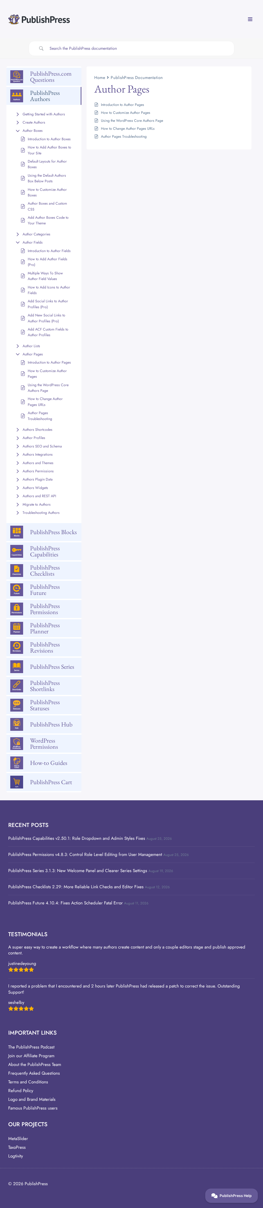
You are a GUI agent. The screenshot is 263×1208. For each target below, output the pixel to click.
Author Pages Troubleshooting (40, 415)
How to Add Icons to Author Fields (49, 290)
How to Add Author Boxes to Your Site (49, 150)
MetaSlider (18, 1138)
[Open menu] (250, 19)
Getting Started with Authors (44, 114)
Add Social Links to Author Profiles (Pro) (48, 303)
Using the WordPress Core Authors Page (48, 387)
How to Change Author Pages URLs (45, 401)
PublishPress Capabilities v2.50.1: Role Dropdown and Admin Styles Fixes (76, 838)
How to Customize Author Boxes (47, 192)
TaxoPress (17, 1147)
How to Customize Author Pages (47, 373)
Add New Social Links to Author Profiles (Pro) (46, 318)
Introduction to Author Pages (49, 362)
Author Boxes (33, 130)
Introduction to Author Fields (49, 250)
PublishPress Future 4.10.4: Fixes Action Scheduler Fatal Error (65, 903)
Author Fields (33, 242)
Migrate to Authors (37, 504)
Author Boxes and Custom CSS (47, 206)
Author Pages (33, 354)
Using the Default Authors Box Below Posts (47, 178)
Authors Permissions (38, 471)
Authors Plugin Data (38, 479)
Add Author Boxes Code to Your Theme (48, 220)
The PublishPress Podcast (31, 1047)
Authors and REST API (39, 495)
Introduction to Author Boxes (49, 139)
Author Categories (36, 234)
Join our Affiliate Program (31, 1056)
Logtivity (15, 1156)
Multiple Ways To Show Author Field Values (45, 276)
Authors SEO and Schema (42, 446)
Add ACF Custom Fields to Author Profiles (48, 332)
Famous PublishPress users (33, 1108)
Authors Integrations (38, 454)
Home (99, 78)
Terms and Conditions (28, 1082)
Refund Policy (20, 1090)
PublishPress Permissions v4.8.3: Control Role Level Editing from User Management (85, 854)
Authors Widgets (35, 487)
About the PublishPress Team (34, 1064)
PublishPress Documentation (137, 78)
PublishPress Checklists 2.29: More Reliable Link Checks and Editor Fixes (76, 887)
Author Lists (31, 345)
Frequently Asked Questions (34, 1073)
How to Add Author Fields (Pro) (47, 261)
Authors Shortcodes (37, 429)
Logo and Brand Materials (31, 1099)
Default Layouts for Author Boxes (47, 164)
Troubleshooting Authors (41, 512)
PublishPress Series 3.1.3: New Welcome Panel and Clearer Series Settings (77, 870)
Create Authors (34, 122)
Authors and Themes (38, 462)
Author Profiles (34, 437)
